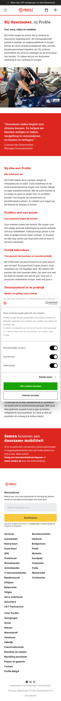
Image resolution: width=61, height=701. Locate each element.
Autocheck (10, 601)
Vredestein (38, 563)
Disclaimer (30, 695)
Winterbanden (12, 563)
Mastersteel (38, 572)
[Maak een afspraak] (46, 10)
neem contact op (12, 460)
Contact (8, 666)
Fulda (35, 567)
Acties (7, 622)
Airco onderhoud (13, 597)
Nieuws (8, 627)
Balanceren (10, 587)
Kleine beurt (11, 543)
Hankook (37, 538)
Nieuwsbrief (11, 632)
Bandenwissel (12, 577)
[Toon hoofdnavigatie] (5, 10)
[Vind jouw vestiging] (55, 10)
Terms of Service (46, 524)
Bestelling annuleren (15, 656)
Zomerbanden (12, 567)
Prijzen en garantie (14, 661)
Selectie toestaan (30, 395)
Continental (38, 577)
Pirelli (35, 548)
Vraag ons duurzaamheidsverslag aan (23, 457)
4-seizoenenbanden (15, 572)
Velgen (8, 592)
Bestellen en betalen (15, 651)
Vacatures (9, 637)
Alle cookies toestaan (30, 386)
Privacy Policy (34, 524)
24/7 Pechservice (13, 606)
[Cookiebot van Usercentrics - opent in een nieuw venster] (45, 303)
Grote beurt (10, 548)
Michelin (37, 553)
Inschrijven (30, 517)
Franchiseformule (14, 647)
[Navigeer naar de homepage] (25, 10)
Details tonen (45, 377)
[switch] (54, 356)
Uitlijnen (8, 582)
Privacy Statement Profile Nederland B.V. (30, 690)
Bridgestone (38, 543)
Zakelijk (8, 642)
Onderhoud (10, 558)
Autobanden (11, 538)
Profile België (11, 671)
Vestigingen (11, 618)
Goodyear (37, 558)
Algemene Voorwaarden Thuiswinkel (30, 685)
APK (6, 553)
